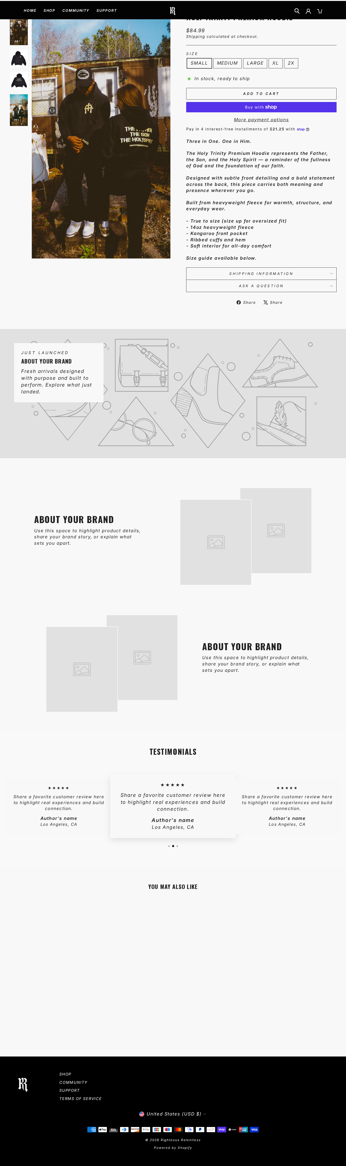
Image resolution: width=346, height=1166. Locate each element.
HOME (30, 10)
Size (192, 53)
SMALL (199, 63)
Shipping (195, 36)
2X (291, 63)
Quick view (48, 1012)
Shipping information (261, 273)
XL (275, 63)
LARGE (255, 63)
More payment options (261, 119)
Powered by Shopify (173, 1148)
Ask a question (261, 286)
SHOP (50, 10)
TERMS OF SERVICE (80, 1098)
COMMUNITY (75, 10)
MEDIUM (227, 63)
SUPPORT (107, 10)
